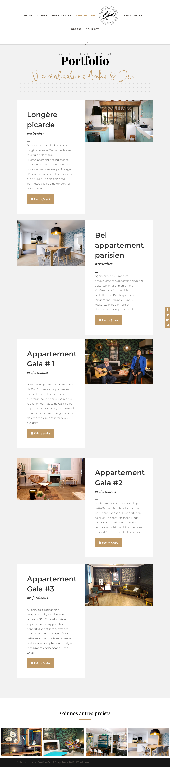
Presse (76, 29)
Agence (42, 15)
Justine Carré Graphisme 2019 (56, 762)
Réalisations (86, 15)
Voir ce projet (42, 199)
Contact (92, 29)
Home (28, 15)
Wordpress (82, 762)
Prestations (61, 15)
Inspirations (132, 15)
